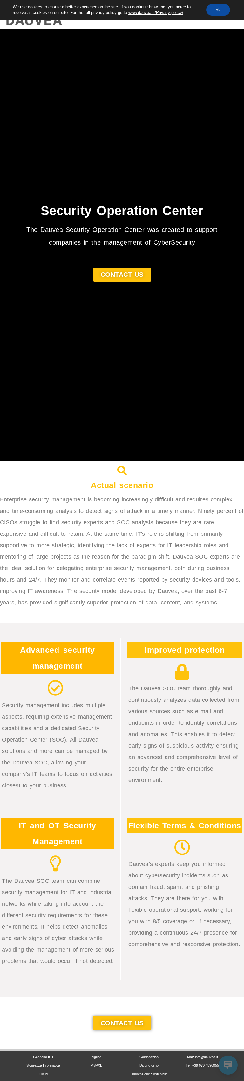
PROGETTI (95, 1044)
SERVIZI (42, 1044)
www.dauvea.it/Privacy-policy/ (155, 12)
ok (218, 9)
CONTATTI (202, 1044)
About (148, 1044)
